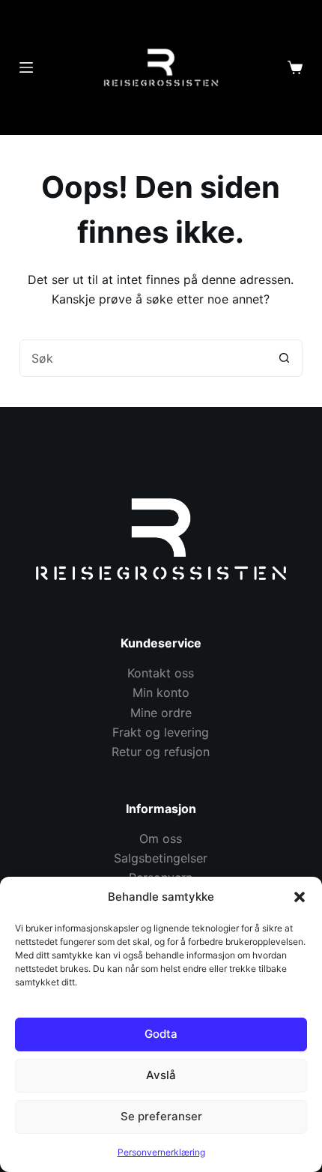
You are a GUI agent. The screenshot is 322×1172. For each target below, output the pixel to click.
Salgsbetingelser (160, 858)
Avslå (161, 1075)
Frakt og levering (160, 732)
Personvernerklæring (161, 1152)
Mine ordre (161, 712)
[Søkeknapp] (284, 358)
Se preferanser (161, 1116)
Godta (161, 1034)
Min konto (161, 692)
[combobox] (143, 358)
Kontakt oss (160, 672)
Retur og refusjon (161, 751)
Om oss (160, 838)
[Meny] (26, 67)
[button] (299, 896)
